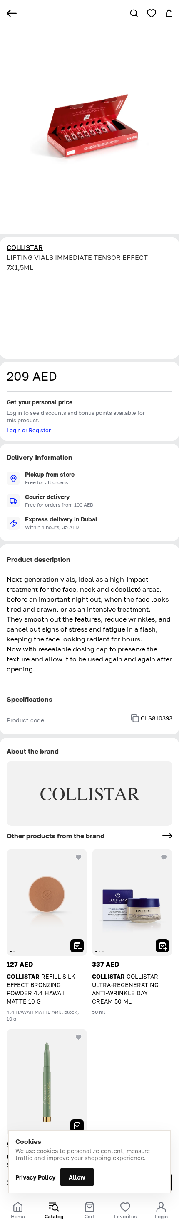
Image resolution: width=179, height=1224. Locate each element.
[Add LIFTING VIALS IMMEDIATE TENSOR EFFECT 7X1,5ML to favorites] (152, 13)
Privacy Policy (35, 1177)
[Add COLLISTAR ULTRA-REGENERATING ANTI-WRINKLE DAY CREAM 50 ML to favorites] (164, 857)
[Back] (12, 13)
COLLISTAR (25, 247)
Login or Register (29, 430)
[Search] (134, 13)
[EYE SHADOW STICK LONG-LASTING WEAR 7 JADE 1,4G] (47, 1082)
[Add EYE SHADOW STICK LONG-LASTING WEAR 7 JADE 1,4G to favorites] (79, 1037)
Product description (38, 559)
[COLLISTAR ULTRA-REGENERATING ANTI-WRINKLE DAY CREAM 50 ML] (132, 902)
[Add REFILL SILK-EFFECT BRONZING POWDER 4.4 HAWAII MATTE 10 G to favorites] (79, 857)
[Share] (169, 13)
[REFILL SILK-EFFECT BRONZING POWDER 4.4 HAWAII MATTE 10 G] (47, 902)
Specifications (29, 699)
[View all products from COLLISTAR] (167, 836)
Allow (77, 1177)
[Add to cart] (77, 945)
